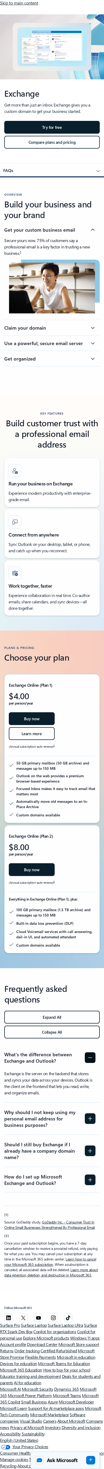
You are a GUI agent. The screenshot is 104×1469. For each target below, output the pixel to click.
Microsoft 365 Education (21, 1370)
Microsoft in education (76, 1357)
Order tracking (26, 1350)
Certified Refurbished (59, 1350)
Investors (53, 1427)
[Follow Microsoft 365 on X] (23, 1317)
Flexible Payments (40, 1357)
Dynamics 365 (66, 1389)
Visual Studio (31, 1421)
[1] (6, 1214)
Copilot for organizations (54, 1331)
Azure (53, 1402)
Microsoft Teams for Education (64, 1363)
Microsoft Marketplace (49, 1414)
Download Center (42, 1344)
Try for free (52, 127)
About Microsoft (71, 1421)
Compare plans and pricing (52, 142)
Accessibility (10, 1434)
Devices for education (18, 1363)
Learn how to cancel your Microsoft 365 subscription (50, 1262)
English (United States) (19, 1440)
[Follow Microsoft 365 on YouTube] (38, 1317)
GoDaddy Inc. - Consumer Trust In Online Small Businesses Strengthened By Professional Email (49, 1225)
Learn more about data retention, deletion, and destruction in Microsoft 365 (51, 1272)
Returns (7, 1350)
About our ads (29, 1465)
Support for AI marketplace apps (56, 1408)
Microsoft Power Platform (30, 1395)
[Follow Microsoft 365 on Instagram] (53, 1317)
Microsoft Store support (78, 1344)
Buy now (31, 718)
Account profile (13, 1344)
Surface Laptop (34, 1325)
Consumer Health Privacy (22, 1453)
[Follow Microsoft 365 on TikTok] (68, 1317)
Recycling (8, 1465)
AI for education (27, 1382)
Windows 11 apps (85, 1338)
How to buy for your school (66, 1370)
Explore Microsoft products (46, 1338)
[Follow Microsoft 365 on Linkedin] (8, 1317)
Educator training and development (30, 1376)
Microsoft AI (10, 1389)
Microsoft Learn (13, 1408)
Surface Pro (10, 1325)
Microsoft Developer (76, 1402)
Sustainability (33, 1434)
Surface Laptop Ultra (65, 1325)
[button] (65, 1460)
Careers (50, 1421)
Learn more (32, 733)
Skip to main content (19, 3)
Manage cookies (14, 1459)
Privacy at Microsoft (27, 1427)
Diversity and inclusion (81, 1427)
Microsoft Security (37, 1389)
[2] (6, 1235)
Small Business (34, 1402)
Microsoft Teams (67, 1395)
